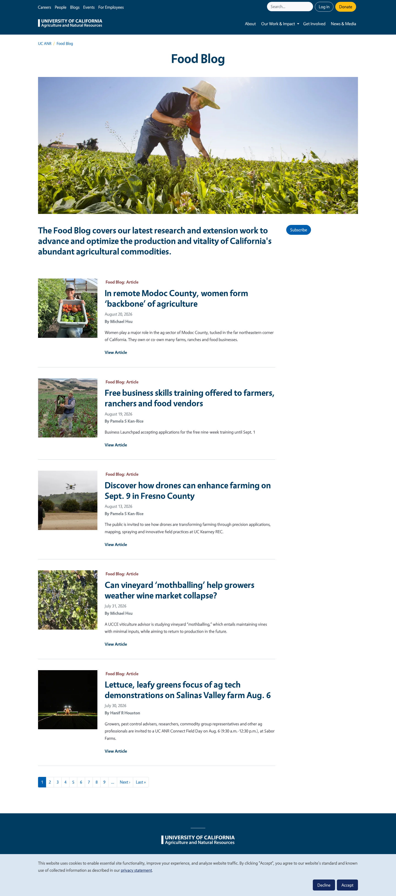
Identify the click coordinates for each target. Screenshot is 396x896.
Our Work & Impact (278, 23)
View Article (116, 352)
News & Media (343, 23)
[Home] (70, 23)
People (60, 7)
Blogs (75, 7)
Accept (347, 885)
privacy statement (136, 870)
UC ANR (44, 43)
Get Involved (314, 23)
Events (89, 7)
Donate (345, 6)
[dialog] (198, 875)
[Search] (310, 6)
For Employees (111, 7)
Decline (323, 885)
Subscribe (298, 229)
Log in (324, 6)
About (250, 23)
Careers (44, 7)
